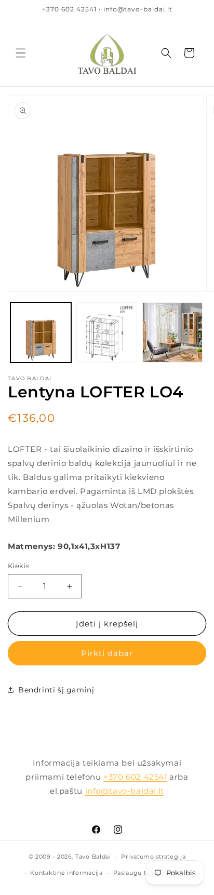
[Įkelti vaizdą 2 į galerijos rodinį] (106, 332)
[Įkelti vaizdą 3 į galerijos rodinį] (172, 332)
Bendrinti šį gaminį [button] (56, 689)
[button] (20, 53)
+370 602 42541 (135, 777)
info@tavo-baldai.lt (124, 791)
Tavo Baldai (93, 856)
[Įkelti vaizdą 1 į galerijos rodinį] (40, 332)
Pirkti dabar (107, 653)
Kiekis (18, 566)
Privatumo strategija (153, 856)
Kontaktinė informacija (66, 872)
